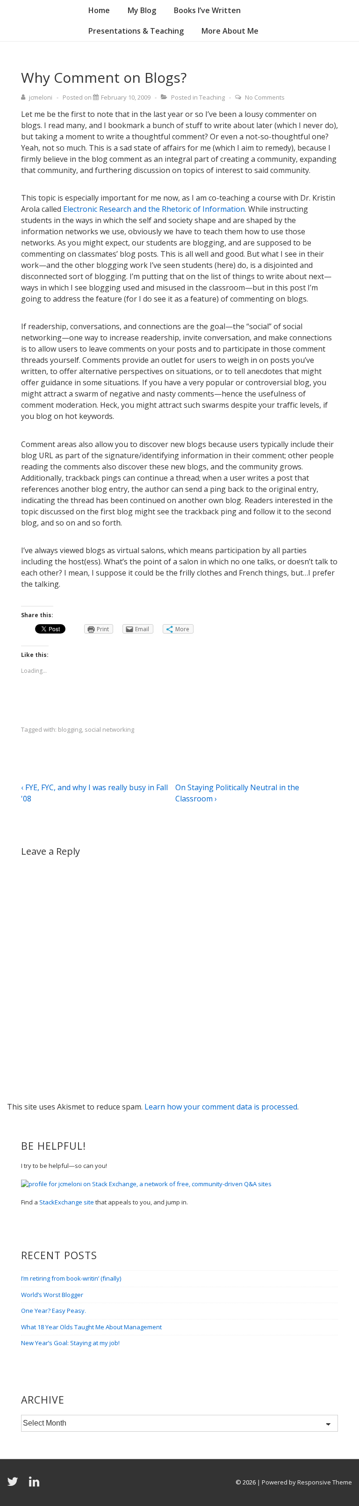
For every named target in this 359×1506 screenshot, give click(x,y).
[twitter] (14, 1484)
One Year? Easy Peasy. (53, 1310)
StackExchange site (66, 1202)
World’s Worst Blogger (52, 1294)
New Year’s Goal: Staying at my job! (70, 1343)
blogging (70, 729)
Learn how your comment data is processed (220, 1107)
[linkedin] (35, 1484)
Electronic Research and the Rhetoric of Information (154, 209)
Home (99, 10)
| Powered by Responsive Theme (304, 1482)
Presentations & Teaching (136, 31)
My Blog (142, 10)
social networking (109, 729)
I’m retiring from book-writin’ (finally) (71, 1278)
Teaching (212, 97)
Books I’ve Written (207, 10)
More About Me (229, 31)
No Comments (265, 97)
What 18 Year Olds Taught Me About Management (91, 1327)
